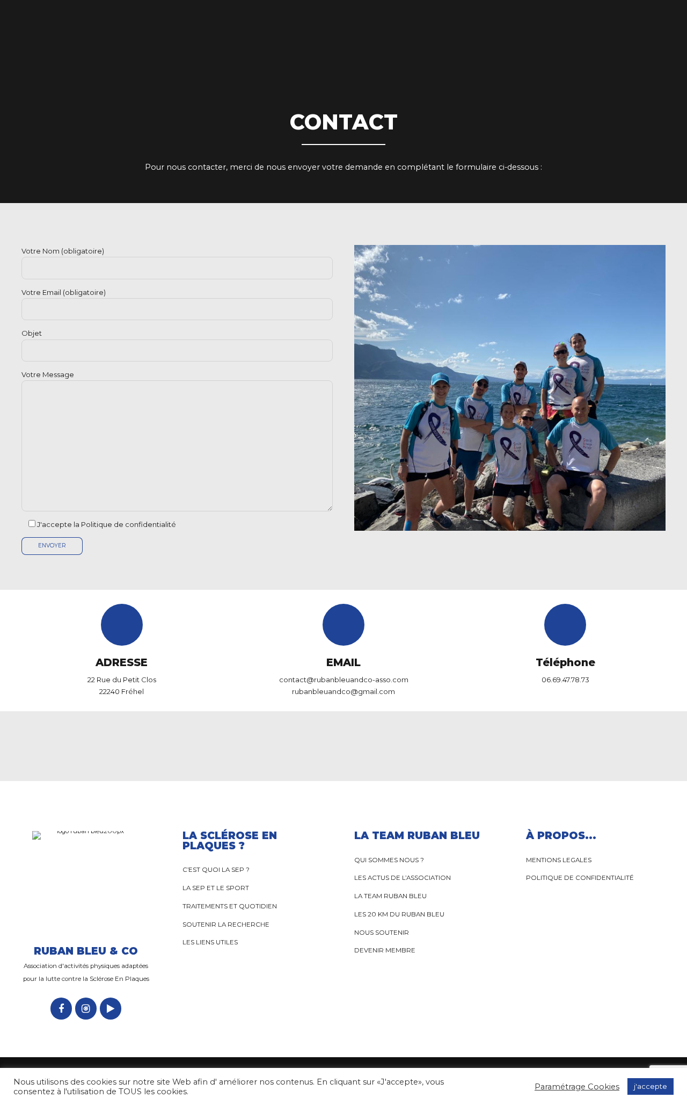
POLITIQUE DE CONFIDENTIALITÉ (580, 878)
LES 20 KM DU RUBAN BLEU (399, 914)
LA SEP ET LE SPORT (216, 888)
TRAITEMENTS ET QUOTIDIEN (229, 906)
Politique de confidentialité (128, 524)
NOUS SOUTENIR (381, 932)
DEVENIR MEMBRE (384, 950)
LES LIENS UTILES (210, 942)
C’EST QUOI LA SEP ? (216, 869)
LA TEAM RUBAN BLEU (390, 896)
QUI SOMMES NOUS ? (389, 860)
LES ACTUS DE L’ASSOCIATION (402, 878)
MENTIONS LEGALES (558, 860)
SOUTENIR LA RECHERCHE (225, 924)
